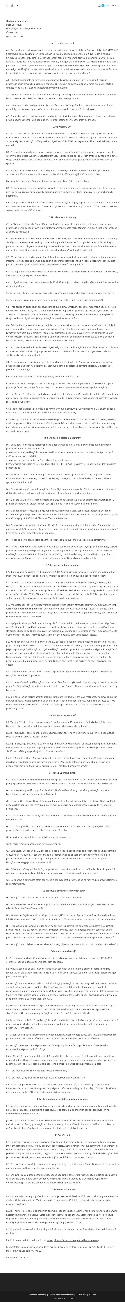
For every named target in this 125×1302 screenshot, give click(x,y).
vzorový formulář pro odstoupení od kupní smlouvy (73, 1240)
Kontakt (92, 1294)
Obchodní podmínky (37, 1294)
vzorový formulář (75, 604)
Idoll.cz (12, 5)
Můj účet (82, 1294)
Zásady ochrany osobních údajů (62, 1294)
